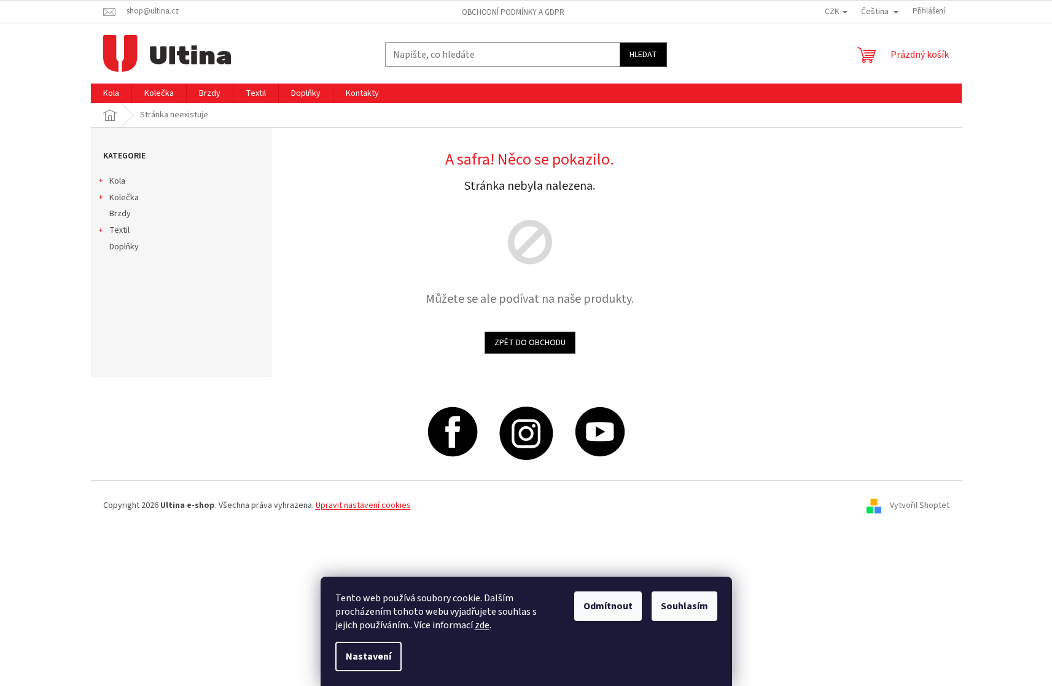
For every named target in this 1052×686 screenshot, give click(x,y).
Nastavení (368, 656)
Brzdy (120, 214)
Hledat (643, 55)
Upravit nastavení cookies (363, 505)
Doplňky (124, 247)
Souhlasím (684, 606)
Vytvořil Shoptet (919, 505)
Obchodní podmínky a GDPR (513, 12)
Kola (117, 181)
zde (482, 625)
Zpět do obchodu (530, 343)
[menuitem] (111, 93)
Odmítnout (608, 606)
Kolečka (124, 198)
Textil (119, 230)
